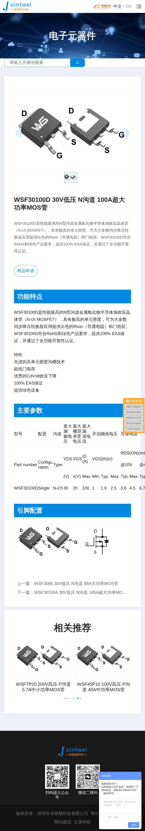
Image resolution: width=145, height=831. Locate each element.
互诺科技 (82, 822)
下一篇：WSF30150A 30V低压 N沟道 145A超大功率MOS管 (71, 593)
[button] (64, 698)
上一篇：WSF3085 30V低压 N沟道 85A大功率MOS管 (67, 583)
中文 (117, 6)
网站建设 (62, 822)
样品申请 (25, 271)
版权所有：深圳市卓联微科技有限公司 (52, 813)
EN (128, 6)
